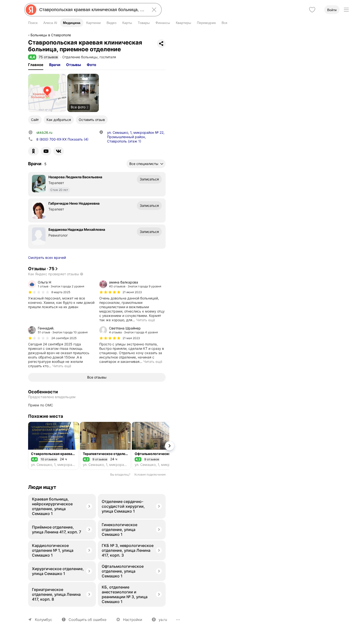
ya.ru (163, 619)
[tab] (35, 65)
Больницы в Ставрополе (51, 35)
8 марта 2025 (60, 292)
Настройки (132, 619)
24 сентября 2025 (64, 338)
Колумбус (43, 619)
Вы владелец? (120, 474)
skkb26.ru (44, 132)
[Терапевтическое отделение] (105, 446)
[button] (32, 57)
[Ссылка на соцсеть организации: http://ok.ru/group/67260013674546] (33, 151)
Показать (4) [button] (62, 139)
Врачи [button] (54, 64)
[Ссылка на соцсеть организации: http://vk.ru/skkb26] (58, 151)
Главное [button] (35, 64)
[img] (38, 292)
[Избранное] (312, 9)
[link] (47, 93)
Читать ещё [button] (145, 320)
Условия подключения (150, 474)
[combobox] (92, 9)
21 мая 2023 (131, 338)
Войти (332, 10)
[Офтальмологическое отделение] (157, 446)
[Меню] (346, 10)
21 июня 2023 (132, 292)
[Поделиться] (161, 43)
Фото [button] (91, 64)
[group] (61, 294)
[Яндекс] (31, 9)
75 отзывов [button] (48, 57)
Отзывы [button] (73, 64)
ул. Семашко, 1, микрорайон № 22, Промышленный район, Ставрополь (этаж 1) (135, 136)
